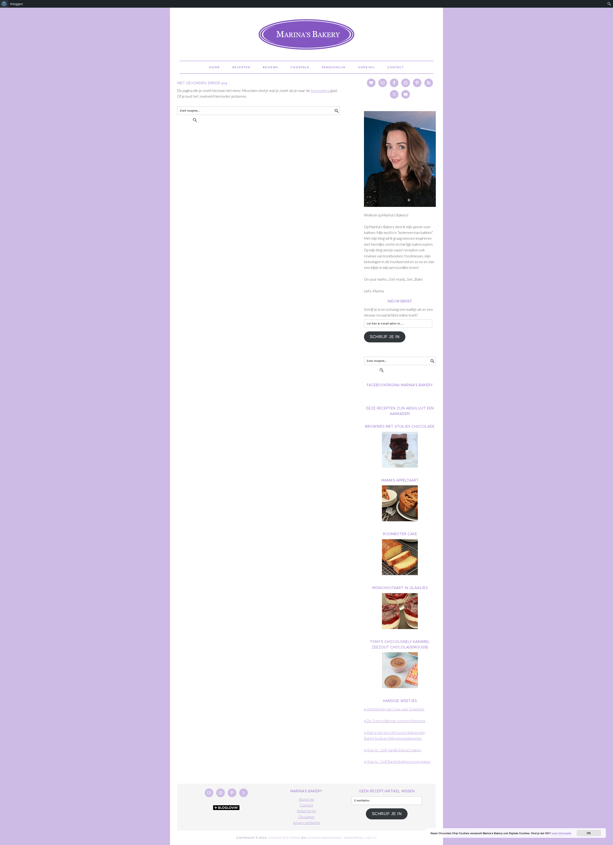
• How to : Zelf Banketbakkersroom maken (397, 761)
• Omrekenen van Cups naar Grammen (394, 709)
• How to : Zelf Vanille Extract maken (392, 750)
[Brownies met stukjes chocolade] (400, 450)
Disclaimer (306, 817)
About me (306, 799)
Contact (306, 805)
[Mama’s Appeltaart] (400, 503)
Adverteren (306, 811)
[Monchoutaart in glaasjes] (400, 611)
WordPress (353, 837)
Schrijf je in (385, 337)
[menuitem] (4, 4)
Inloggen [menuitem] (16, 4)
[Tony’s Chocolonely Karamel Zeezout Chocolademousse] (400, 670)
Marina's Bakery (306, 32)
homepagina (320, 90)
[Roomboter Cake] (400, 557)
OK (589, 833)
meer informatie (561, 833)
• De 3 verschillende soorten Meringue (395, 721)
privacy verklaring (306, 822)
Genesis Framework (324, 837)
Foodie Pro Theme (285, 837)
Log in (371, 837)
